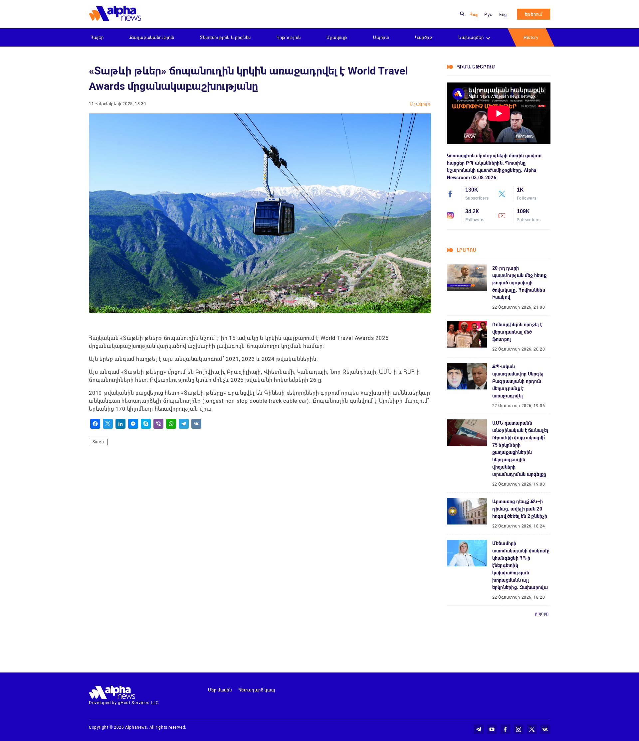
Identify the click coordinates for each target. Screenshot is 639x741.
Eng (503, 14)
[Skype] (145, 424)
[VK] (196, 424)
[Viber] (158, 424)
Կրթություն (289, 37)
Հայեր (97, 37)
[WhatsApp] (171, 424)
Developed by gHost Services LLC (124, 702)
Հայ (474, 14)
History (531, 37)
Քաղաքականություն (151, 37)
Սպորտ (381, 37)
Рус (488, 14)
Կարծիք (423, 37)
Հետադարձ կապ (256, 689)
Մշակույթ (336, 37)
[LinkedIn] (120, 424)
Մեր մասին (220, 689)
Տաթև (98, 442)
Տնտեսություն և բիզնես (225, 37)
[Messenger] (133, 424)
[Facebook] (95, 424)
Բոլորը (542, 613)
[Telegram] (183, 424)
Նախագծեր (471, 37)
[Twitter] (108, 424)
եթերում (533, 14)
